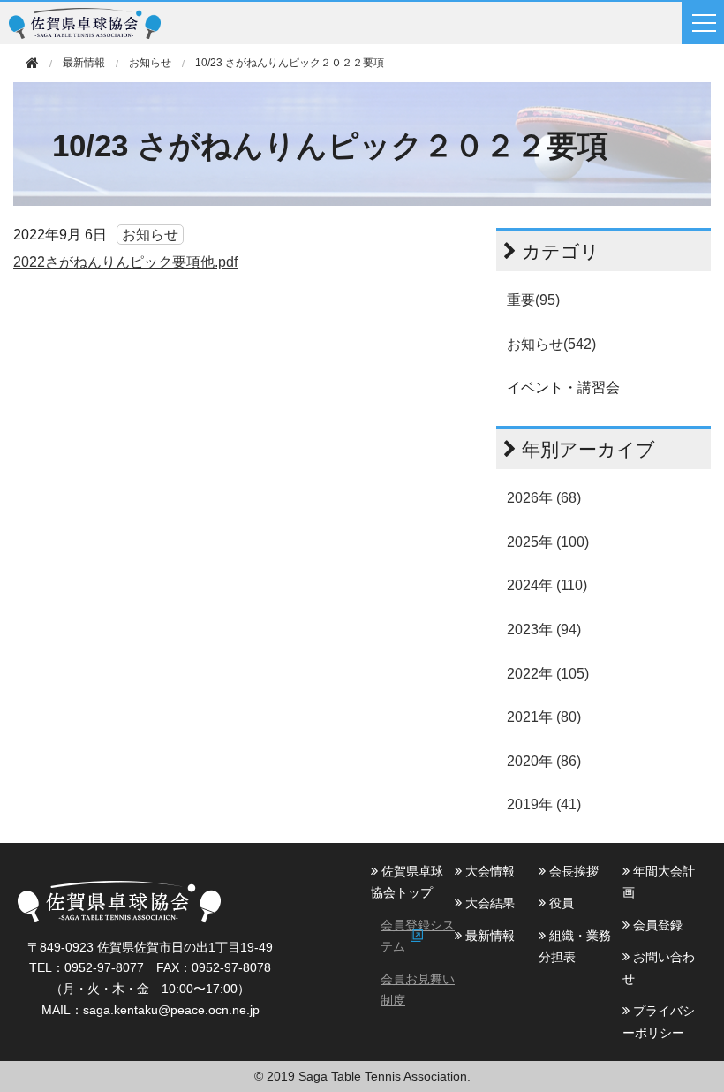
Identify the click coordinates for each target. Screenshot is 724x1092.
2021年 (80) (544, 716)
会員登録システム (418, 935)
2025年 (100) (548, 542)
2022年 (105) (548, 673)
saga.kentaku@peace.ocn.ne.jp (171, 1010)
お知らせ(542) (551, 344)
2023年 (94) (544, 629)
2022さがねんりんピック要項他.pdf (125, 261)
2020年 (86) (544, 761)
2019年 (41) (544, 804)
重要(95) (533, 299)
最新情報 (488, 936)
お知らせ (150, 63)
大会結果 (488, 903)
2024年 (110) (547, 585)
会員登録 (656, 925)
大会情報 (488, 871)
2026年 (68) (544, 497)
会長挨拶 (572, 871)
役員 (560, 903)
